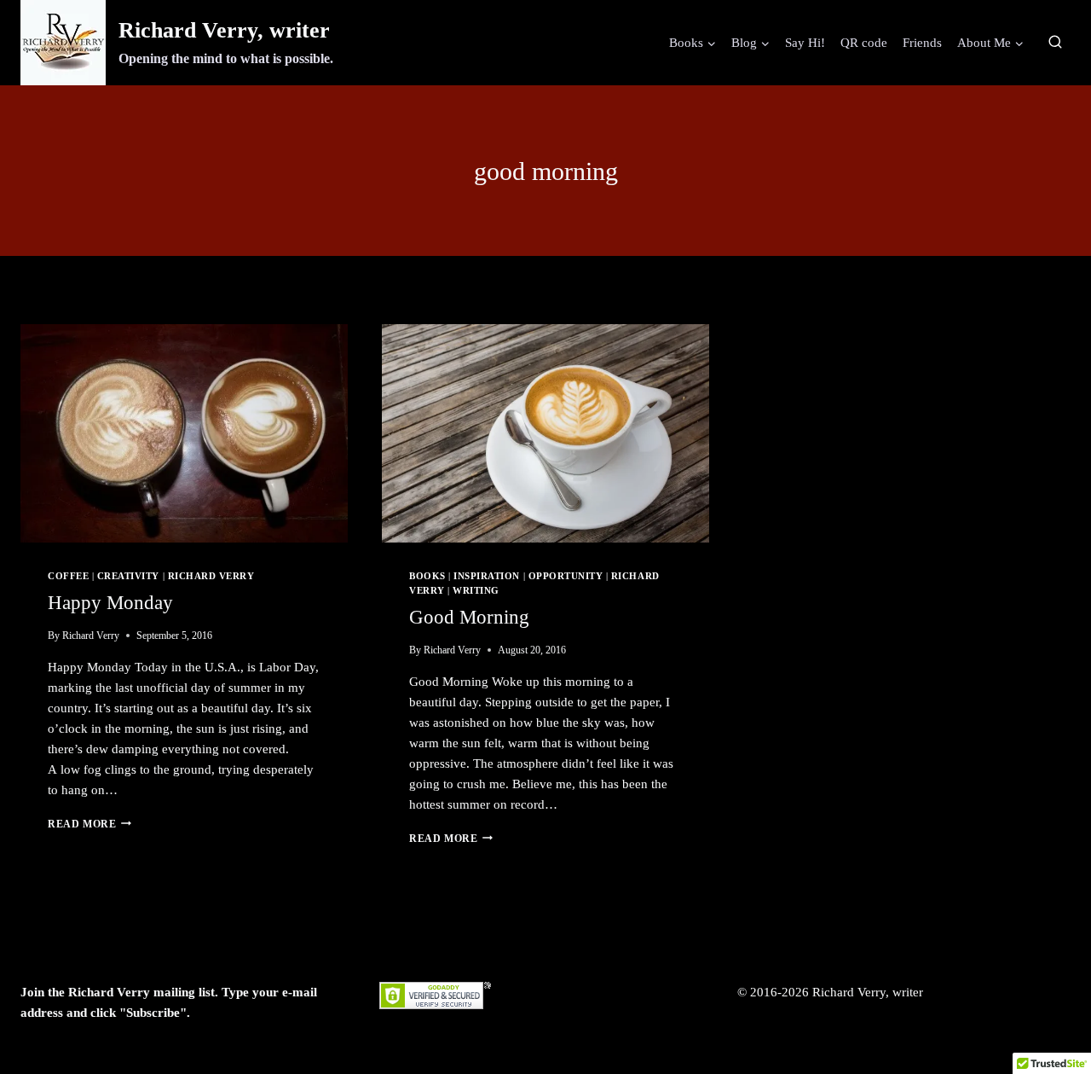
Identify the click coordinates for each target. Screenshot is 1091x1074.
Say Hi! (805, 42)
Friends (922, 42)
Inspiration (486, 576)
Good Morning (469, 617)
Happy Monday (110, 602)
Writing (476, 590)
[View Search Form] (1055, 42)
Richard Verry (211, 576)
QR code (863, 42)
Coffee (68, 576)
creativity (128, 576)
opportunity (565, 576)
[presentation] (184, 433)
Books (427, 576)
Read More (89, 824)
